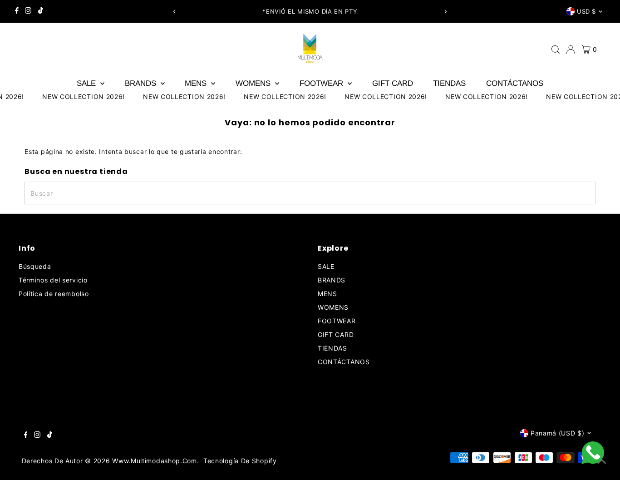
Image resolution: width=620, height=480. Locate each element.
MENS (197, 83)
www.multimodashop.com (154, 461)
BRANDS (141, 83)
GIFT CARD (392, 83)
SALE (87, 83)
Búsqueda (35, 266)
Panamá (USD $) (558, 433)
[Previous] (175, 11)
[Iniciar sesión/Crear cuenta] (570, 49)
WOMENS (254, 83)
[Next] (445, 11)
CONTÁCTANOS (514, 83)
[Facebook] (17, 11)
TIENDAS (449, 83)
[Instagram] (28, 11)
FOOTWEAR (322, 83)
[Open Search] (555, 49)
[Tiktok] (40, 11)
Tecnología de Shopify (240, 461)
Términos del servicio (53, 280)
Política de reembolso (54, 293)
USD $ (586, 11)
